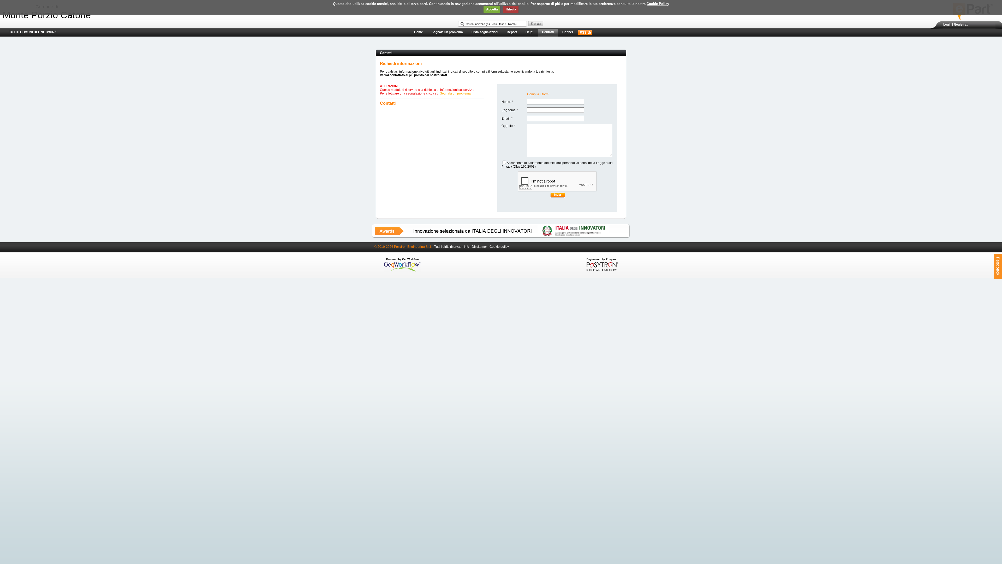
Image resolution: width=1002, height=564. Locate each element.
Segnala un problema (447, 32)
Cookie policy (499, 247)
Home (418, 32)
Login (947, 24)
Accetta (492, 9)
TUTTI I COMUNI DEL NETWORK (33, 32)
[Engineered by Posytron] (601, 270)
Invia (557, 195)
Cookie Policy (658, 4)
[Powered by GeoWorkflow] (402, 271)
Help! (529, 32)
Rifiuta (511, 9)
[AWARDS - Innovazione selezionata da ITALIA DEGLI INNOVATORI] (501, 237)
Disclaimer (479, 247)
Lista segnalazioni (485, 32)
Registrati (961, 24)
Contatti (548, 32)
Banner (567, 32)
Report (512, 32)
